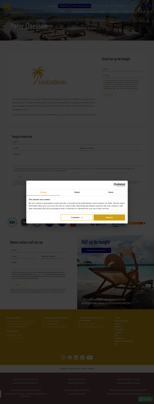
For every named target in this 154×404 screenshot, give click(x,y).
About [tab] (110, 192)
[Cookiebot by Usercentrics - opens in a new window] (115, 185)
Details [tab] (77, 192)
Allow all (109, 217)
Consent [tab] (43, 192)
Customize (75, 217)
